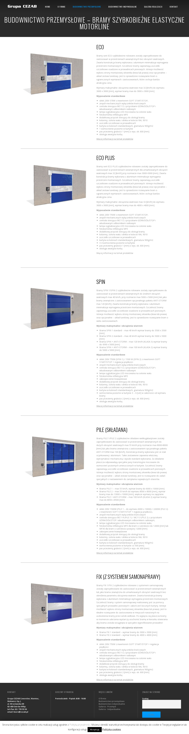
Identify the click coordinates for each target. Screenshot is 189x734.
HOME (47, 6)
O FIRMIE (61, 6)
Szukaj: (145, 698)
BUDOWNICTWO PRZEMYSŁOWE (87, 6)
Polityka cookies (111, 729)
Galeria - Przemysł (107, 706)
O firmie (102, 698)
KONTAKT (174, 6)
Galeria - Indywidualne (109, 709)
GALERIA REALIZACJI (153, 6)
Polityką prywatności (79, 724)
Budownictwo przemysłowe (111, 701)
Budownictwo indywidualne (112, 704)
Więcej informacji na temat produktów (114, 139)
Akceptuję (94, 729)
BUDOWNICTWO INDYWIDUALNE (122, 6)
